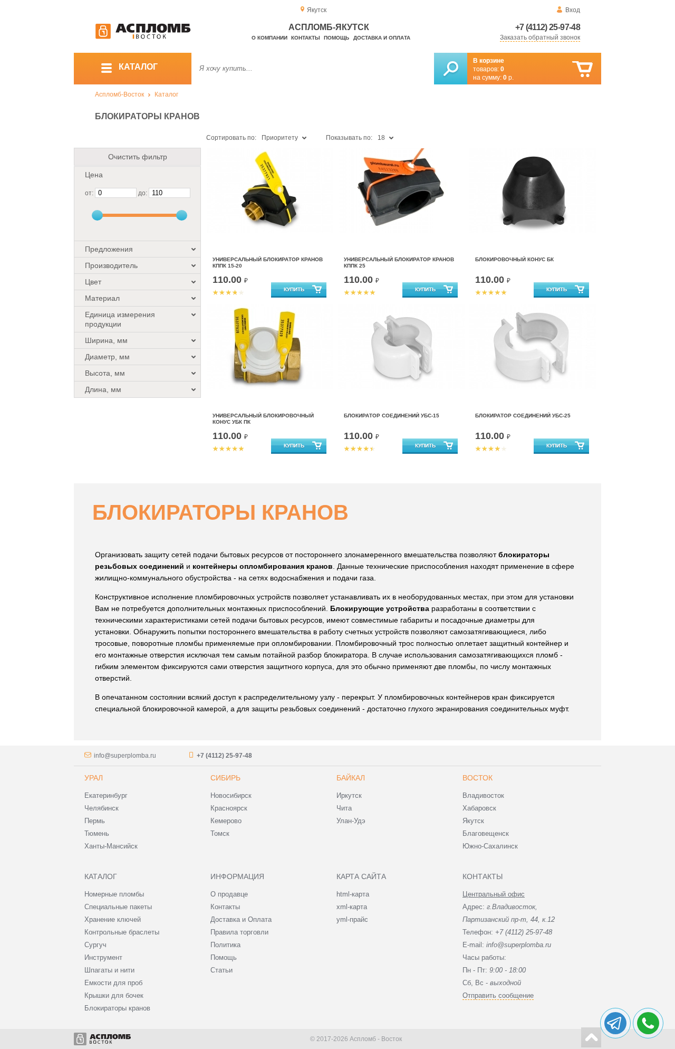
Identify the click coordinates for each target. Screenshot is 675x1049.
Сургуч (95, 945)
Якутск (473, 821)
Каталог (166, 94)
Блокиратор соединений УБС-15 (391, 415)
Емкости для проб (113, 983)
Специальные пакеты (118, 907)
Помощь (336, 38)
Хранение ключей (112, 919)
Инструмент (103, 957)
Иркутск (349, 795)
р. (508, 77)
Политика (225, 945)
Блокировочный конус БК (514, 259)
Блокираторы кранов (117, 1008)
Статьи (221, 970)
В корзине (488, 60)
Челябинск (101, 808)
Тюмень (96, 833)
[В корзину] (582, 69)
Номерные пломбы (114, 894)
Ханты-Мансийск (111, 846)
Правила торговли (239, 932)
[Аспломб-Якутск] (143, 37)
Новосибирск (231, 795)
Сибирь (225, 778)
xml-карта (351, 907)
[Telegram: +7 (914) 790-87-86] (615, 1023)
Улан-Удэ (350, 821)
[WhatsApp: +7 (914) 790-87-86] (648, 1023)
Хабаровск (479, 808)
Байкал (350, 778)
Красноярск (228, 808)
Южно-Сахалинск (490, 846)
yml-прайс (352, 919)
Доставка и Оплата (241, 919)
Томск (219, 833)
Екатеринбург (106, 795)
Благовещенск (485, 833)
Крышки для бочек (113, 995)
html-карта (352, 894)
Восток (477, 778)
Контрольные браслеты (121, 932)
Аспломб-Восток (119, 94)
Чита (344, 808)
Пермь (94, 821)
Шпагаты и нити (109, 970)
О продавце (229, 894)
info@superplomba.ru (125, 755)
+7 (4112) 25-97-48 (547, 27)
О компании (269, 38)
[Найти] (450, 68)
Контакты (305, 38)
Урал (93, 778)
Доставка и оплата (381, 38)
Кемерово (226, 821)
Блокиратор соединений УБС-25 (523, 415)
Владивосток (483, 795)
